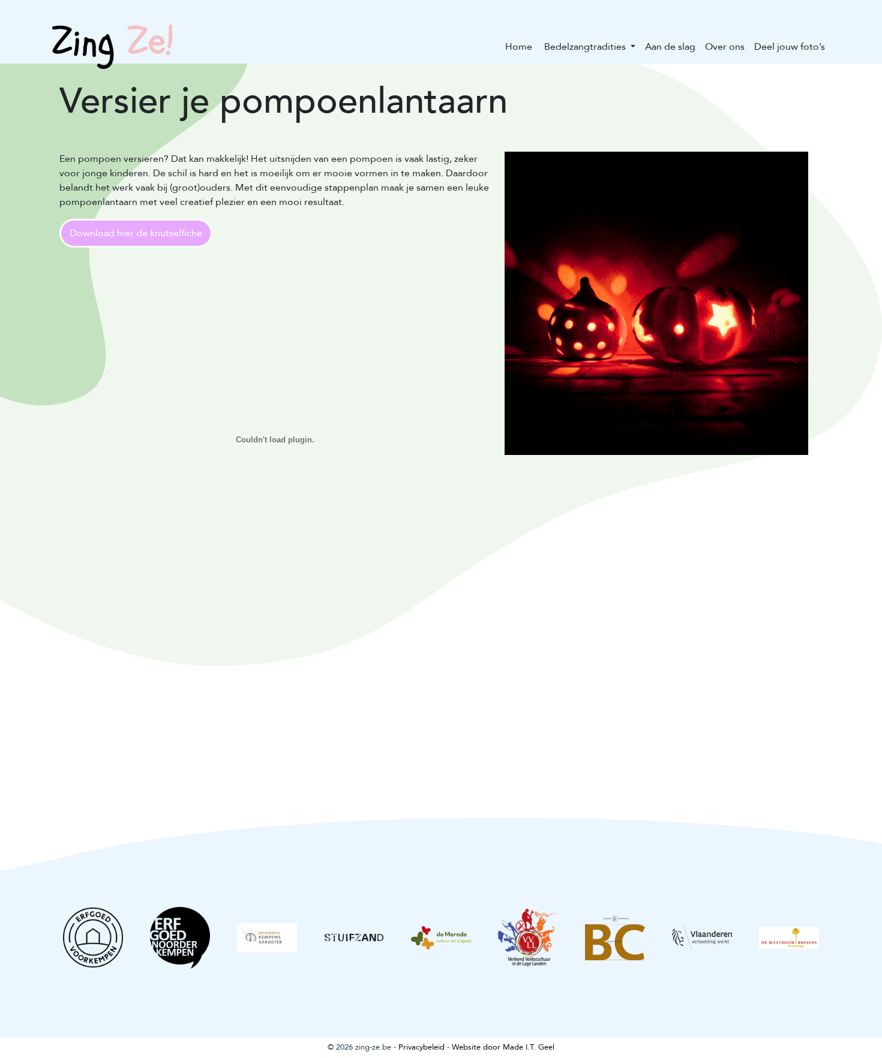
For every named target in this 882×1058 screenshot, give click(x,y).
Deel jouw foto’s (789, 46)
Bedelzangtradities (585, 46)
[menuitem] (518, 47)
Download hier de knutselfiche (136, 233)
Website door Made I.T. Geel (503, 1047)
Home (518, 46)
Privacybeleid (421, 1047)
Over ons (725, 46)
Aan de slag (670, 46)
